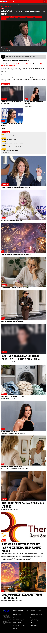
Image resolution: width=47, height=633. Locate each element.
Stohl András (30, 16)
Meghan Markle (20, 4)
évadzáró (4, 19)
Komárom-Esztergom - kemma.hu (36, 616)
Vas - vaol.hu (32, 623)
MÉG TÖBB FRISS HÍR (5, 152)
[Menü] (44, 1)
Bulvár (14, 611)
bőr (17, 16)
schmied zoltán (5, 16)
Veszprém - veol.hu (33, 625)
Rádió (27, 611)
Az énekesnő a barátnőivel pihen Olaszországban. (32, 105)
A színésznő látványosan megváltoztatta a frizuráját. (12, 127)
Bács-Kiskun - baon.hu (17, 614)
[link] (4, 99)
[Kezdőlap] (4, 1)
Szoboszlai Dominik (11, 4)
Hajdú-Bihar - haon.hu (17, 626)
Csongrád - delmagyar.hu (17, 620)
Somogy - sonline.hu (33, 619)
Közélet (26, 610)
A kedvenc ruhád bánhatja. (8, 398)
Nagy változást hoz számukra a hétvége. (11, 600)
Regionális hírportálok (18, 610)
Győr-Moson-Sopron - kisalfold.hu (19, 625)
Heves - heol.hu (15, 628)
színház (12, 16)
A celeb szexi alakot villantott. (8, 105)
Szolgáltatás (21, 611)
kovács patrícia (38, 16)
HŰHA (9, 6)
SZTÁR (6, 6)
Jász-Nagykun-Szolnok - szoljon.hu (36, 614)
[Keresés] (42, 1)
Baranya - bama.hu (16, 616)
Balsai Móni (22, 16)
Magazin (39, 610)
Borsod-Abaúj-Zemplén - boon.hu (19, 619)
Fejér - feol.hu (15, 623)
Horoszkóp (3, 4)
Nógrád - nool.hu (33, 617)
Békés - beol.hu (15, 617)
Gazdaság (33, 610)
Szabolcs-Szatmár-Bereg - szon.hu (36, 620)
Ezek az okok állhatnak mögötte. (9, 509)
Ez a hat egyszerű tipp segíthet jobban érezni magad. (14, 468)
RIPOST (2, 6)
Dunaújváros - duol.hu (17, 622)
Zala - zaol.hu (32, 626)
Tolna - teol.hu (32, 622)
